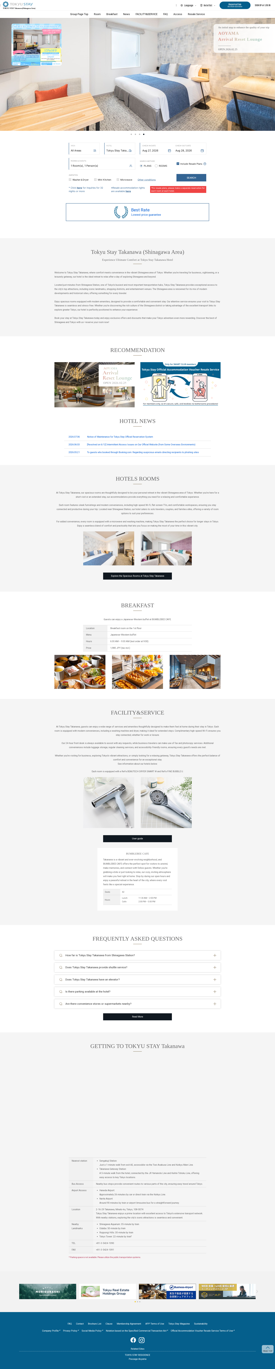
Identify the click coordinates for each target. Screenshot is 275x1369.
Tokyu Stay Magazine (179, 1323)
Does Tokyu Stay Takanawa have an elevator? (92, 979)
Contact (80, 1323)
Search (191, 177)
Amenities (73, 175)
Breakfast (111, 14)
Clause (109, 1323)
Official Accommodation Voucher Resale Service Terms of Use (202, 1330)
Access (177, 14)
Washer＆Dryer (80, 179)
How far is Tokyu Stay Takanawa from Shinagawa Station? (100, 955)
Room (97, 14)
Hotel (109, 146)
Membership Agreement (129, 1323)
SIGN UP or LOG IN (262, 5)
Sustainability (201, 1323)
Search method (147, 161)
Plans (147, 165)
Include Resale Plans (191, 163)
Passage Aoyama (137, 1359)
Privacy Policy (70, 1330)
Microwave (126, 179)
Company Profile (50, 1330)
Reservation (235, 5)
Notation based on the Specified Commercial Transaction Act (136, 1330)
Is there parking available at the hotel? (87, 991)
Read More (137, 1016)
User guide (137, 838)
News (126, 14)
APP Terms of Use (154, 1323)
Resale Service (196, 14)
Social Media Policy (92, 1330)
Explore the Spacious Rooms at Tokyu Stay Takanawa (137, 576)
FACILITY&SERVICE (147, 14)
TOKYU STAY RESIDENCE (137, 1355)
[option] (137, 74)
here (79, 187)
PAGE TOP (267, 1351)
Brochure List (94, 1323)
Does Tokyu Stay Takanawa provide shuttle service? (96, 967)
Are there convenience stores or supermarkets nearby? (98, 1003)
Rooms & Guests (78, 161)
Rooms (163, 165)
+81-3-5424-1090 (105, 1243)
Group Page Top (79, 14)
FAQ (165, 14)
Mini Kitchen (104, 179)
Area (73, 146)
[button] (135, 1301)
